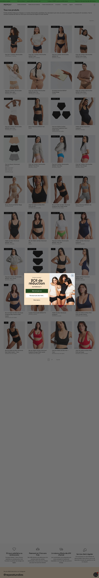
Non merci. (36, 300)
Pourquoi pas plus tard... (37, 295)
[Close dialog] (72, 275)
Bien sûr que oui (37, 291)
